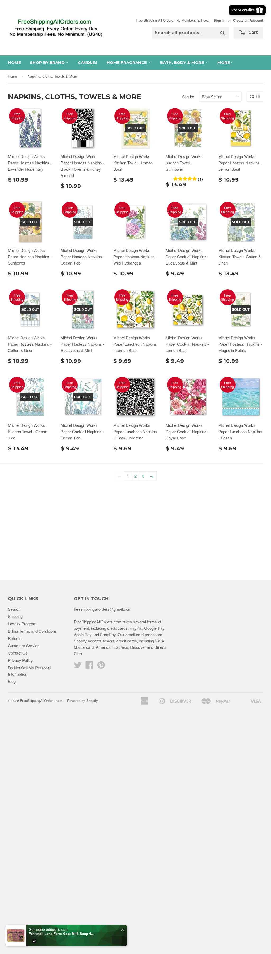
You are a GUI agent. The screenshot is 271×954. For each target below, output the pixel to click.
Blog (12, 681)
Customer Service (23, 645)
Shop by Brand (48, 62)
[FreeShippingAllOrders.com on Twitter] (78, 666)
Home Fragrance (127, 62)
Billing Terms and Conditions (32, 631)
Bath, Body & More (182, 62)
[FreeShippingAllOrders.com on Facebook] (89, 666)
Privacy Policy (20, 660)
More (223, 62)
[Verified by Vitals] (34, 941)
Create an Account (248, 20)
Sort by (188, 96)
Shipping (15, 616)
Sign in (219, 20)
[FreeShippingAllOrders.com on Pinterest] (101, 666)
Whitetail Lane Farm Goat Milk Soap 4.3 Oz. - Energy (62, 934)
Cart (252, 32)
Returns (15, 638)
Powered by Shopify (82, 700)
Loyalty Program (22, 623)
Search (14, 609)
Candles (88, 62)
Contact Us (18, 653)
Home (14, 62)
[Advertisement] (135, 527)
